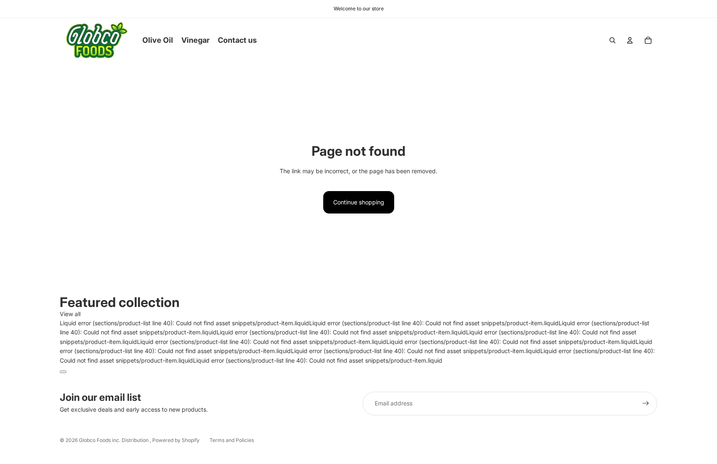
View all (70, 313)
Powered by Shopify (176, 440)
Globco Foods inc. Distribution (114, 440)
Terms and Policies (232, 440)
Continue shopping (358, 202)
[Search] (612, 40)
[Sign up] (646, 403)
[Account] (630, 40)
